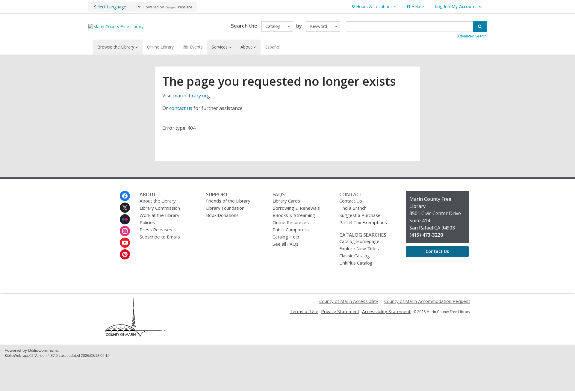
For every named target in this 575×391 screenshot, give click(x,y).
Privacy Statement (340, 311)
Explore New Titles (359, 248)
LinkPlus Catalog (356, 263)
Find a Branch (353, 208)
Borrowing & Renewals (296, 208)
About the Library (158, 201)
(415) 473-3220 (426, 235)
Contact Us (350, 201)
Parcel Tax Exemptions (363, 222)
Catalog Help (286, 237)
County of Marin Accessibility (348, 301)
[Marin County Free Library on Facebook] (125, 196)
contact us (180, 108)
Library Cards (286, 201)
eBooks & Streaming (294, 215)
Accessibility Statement (386, 311)
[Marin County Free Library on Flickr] (125, 219)
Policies (147, 222)
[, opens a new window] (135, 335)
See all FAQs (286, 244)
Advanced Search (472, 36)
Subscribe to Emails (160, 237)
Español (272, 47)
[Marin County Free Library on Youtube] (125, 243)
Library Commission (160, 208)
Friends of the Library (228, 201)
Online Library (160, 47)
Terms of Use (304, 311)
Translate (184, 7)
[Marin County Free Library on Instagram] (125, 231)
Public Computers (291, 230)
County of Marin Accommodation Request (427, 301)
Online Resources (291, 222)
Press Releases (156, 230)
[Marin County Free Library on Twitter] (125, 208)
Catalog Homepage (359, 241)
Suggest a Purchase (360, 215)
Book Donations (222, 215)
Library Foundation (225, 208)
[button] (373, 6)
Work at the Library (159, 215)
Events (196, 47)
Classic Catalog (354, 256)
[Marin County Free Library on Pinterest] (125, 254)
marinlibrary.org (191, 95)
